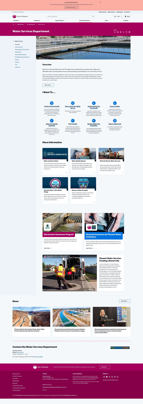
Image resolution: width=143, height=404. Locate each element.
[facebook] (121, 32)
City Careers (15, 378)
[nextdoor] (126, 32)
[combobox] (70, 16)
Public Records (16, 381)
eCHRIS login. (73, 395)
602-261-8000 (39, 357)
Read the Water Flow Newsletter (93, 125)
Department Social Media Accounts (110, 380)
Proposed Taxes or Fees (18, 385)
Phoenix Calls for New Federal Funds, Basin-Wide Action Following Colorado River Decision (29, 330)
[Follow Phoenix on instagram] (104, 377)
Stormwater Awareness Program (59, 234)
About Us (17, 62)
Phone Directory (64, 379)
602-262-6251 (20, 352)
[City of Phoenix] (20, 16)
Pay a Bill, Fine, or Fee (17, 376)
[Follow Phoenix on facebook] (109, 377)
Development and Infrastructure (22, 57)
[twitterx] (123, 32)
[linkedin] (129, 32)
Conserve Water (115, 106)
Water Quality (18, 52)
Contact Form (57, 379)
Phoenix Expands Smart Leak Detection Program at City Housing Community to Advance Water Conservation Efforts (110, 331)
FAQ (16, 64)
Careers (17, 59)
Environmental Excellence (20, 54)
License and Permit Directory (19, 388)
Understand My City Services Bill (94, 107)
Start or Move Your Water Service (72, 107)
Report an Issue (16, 374)
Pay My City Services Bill (51, 106)
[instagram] (115, 32)
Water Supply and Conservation (22, 49)
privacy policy (46, 395)
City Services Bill (18, 47)
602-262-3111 (48, 384)
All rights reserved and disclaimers (30, 395)
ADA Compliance (84, 383)
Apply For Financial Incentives (52, 125)
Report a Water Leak (115, 124)
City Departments (16, 390)
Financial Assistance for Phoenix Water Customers (103, 236)
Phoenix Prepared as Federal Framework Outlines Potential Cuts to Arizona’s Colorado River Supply (69, 330)
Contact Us (17, 67)
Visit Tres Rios (72, 124)
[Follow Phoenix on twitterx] (112, 377)
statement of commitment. (57, 395)
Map (52, 379)
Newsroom (15, 383)
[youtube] (118, 32)
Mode (128, 16)
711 (46, 390)
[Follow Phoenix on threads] (115, 377)
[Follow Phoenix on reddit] (117, 377)
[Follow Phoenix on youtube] (107, 377)
